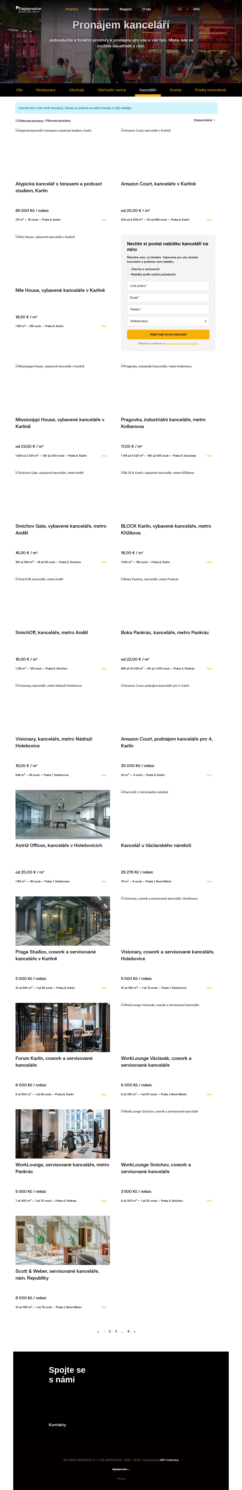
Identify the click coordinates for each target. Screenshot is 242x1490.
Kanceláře (148, 90)
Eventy (176, 90)
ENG (196, 9)
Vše (19, 90)
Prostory (72, 9)
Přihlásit (121, 1478)
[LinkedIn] (223, 9)
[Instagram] (214, 9)
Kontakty (57, 1424)
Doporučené (203, 120)
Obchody (76, 90)
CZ (180, 9)
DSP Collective (169, 1460)
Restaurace (45, 90)
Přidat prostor (99, 9)
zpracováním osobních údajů (182, 343)
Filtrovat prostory (58, 121)
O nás (147, 9)
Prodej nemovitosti (210, 90)
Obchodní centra (112, 90)
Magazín (126, 9)
